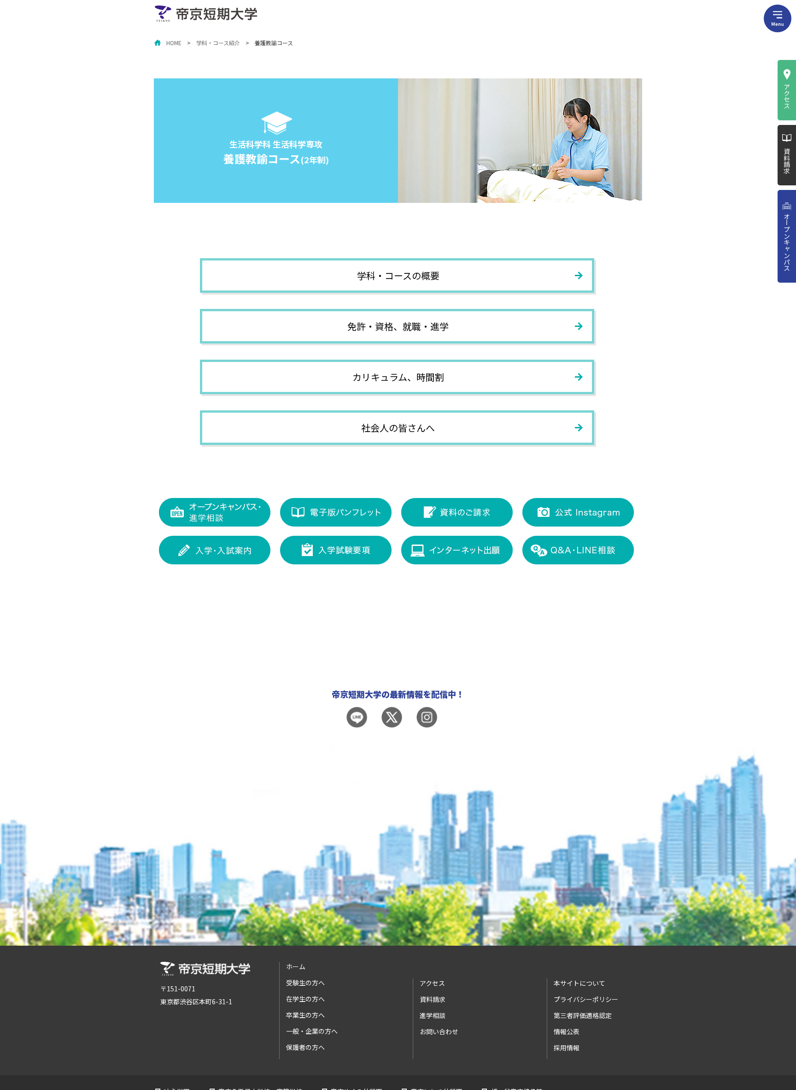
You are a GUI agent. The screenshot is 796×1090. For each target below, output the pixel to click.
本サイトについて (579, 983)
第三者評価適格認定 (583, 1015)
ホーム (295, 966)
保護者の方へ (305, 1047)
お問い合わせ (439, 1031)
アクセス (786, 96)
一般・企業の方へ (312, 1031)
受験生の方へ (305, 982)
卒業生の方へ (305, 1014)
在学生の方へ (305, 998)
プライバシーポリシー (586, 999)
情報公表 (566, 1031)
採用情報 (566, 1047)
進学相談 (432, 1015)
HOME (173, 43)
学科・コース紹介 (218, 43)
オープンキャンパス (786, 242)
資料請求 (786, 161)
